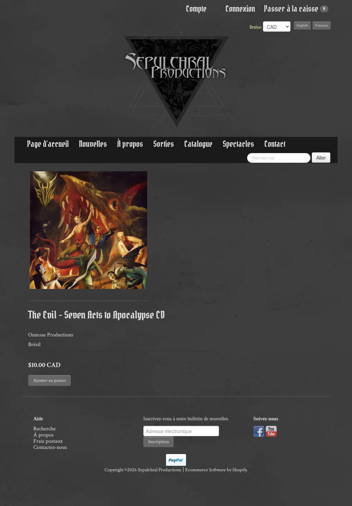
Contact (274, 144)
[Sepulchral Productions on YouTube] (271, 430)
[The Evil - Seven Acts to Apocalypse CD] (88, 230)
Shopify (239, 470)
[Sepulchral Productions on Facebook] (258, 430)
